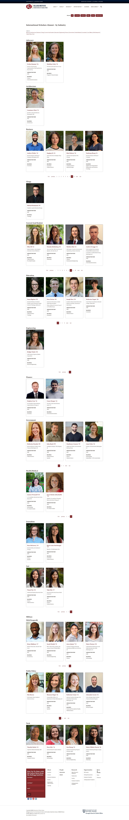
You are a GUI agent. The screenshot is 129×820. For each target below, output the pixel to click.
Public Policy (29, 34)
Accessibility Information (31, 815)
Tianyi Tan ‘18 (31, 590)
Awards (48, 779)
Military (91, 32)
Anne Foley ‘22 (90, 444)
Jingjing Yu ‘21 (51, 153)
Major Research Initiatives (75, 773)
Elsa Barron (30, 695)
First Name (30, 777)
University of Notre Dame (38, 810)
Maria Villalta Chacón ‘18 (93, 747)
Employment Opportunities (50, 782)
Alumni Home (99, 15)
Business (39, 32)
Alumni (61, 774)
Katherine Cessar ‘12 (73, 695)
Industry (83, 15)
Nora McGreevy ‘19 (32, 545)
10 (75, 270)
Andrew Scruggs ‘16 (92, 247)
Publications (74, 776)
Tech (33, 34)
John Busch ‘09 (51, 444)
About (55, 6)
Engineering (61, 32)
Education (57, 32)
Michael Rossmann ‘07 (33, 205)
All (72, 15)
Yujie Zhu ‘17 (50, 590)
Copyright (28, 810)
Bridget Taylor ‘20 (32, 352)
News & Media (94, 6)
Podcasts (99, 777)
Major (88, 15)
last (80, 176)
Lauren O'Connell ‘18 (33, 494)
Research (68, 6)
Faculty (73, 778)
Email (28, 788)
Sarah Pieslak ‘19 (52, 644)
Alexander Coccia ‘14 (92, 695)
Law (88, 32)
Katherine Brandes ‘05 (33, 444)
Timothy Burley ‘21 (32, 747)
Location (77, 15)
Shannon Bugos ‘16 (52, 695)
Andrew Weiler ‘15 (32, 153)
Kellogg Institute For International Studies (35, 812)
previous (53, 176)
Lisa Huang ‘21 (71, 747)
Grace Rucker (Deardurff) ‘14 (54, 495)
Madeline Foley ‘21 (52, 64)
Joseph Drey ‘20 (71, 299)
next (77, 176)
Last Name (30, 783)
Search (101, 7)
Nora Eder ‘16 (51, 747)
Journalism (84, 32)
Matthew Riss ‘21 (71, 247)
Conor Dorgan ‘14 (52, 401)
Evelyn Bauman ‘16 (32, 64)
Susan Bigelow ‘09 (32, 299)
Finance (66, 32)
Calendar (86, 6)
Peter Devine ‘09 (51, 299)
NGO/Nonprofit (96, 32)
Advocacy (28, 32)
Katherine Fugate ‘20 (92, 299)
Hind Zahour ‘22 (71, 153)
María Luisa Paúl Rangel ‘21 (54, 546)
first (49, 176)
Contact (49, 774)
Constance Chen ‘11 (33, 110)
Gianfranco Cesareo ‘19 (73, 444)
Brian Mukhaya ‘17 (32, 644)
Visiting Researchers (88, 774)
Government (71, 32)
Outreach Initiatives (51, 777)
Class (93, 15)
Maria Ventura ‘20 (91, 644)
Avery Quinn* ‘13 (71, 644)
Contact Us (42, 813)
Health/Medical (78, 32)
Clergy (42, 32)
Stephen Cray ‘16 (32, 401)
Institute (49, 772)
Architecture (33, 32)
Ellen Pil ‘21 (30, 247)
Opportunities (77, 6)
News (98, 775)
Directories (62, 772)
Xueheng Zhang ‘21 (91, 153)
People (61, 6)
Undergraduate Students (75, 784)
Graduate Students (76, 780)
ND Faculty (86, 772)
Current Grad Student (49, 32)
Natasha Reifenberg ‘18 (54, 247)
